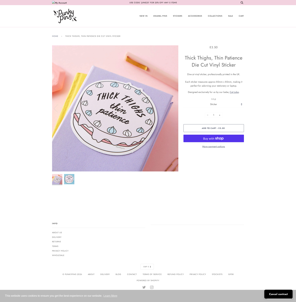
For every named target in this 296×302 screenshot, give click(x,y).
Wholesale (58, 255)
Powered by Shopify (148, 280)
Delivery (56, 237)
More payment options (213, 146)
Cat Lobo (234, 92)
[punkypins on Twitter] (144, 288)
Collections (215, 16)
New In (144, 16)
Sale (230, 16)
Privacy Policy (60, 250)
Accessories (195, 16)
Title (213, 99)
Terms (55, 246)
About (91, 274)
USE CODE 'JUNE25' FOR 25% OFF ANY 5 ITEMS (153, 2)
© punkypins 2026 (72, 274)
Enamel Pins (160, 16)
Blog (118, 274)
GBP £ (146, 266)
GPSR (231, 274)
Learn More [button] (110, 295)
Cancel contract (278, 294)
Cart (241, 16)
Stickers (177, 16)
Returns (56, 241)
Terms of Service (152, 274)
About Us (57, 232)
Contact (132, 274)
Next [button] (172, 108)
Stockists (217, 274)
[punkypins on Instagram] (152, 288)
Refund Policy (176, 274)
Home (55, 36)
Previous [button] (58, 108)
